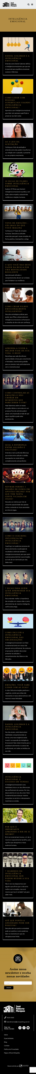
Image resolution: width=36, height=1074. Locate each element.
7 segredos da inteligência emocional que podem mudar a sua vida (17, 876)
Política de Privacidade (11, 1049)
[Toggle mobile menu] (32, 4)
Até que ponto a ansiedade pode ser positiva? (17, 922)
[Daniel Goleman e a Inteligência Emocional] (18, 44)
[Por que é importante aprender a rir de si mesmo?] (18, 815)
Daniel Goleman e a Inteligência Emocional (17, 58)
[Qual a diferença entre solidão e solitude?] (18, 433)
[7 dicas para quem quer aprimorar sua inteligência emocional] (18, 577)
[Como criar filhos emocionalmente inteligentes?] (18, 295)
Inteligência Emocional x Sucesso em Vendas (17, 779)
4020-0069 (10, 1017)
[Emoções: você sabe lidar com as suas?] (18, 673)
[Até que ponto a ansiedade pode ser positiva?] (18, 909)
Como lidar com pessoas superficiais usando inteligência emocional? (17, 102)
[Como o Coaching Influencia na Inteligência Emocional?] (18, 524)
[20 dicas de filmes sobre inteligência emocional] (18, 170)
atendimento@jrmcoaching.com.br (18, 1022)
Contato (6, 1045)
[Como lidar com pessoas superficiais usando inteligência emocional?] (18, 86)
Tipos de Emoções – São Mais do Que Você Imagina (17, 225)
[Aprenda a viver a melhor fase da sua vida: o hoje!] (18, 337)
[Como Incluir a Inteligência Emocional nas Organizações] (18, 621)
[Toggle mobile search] (28, 4)
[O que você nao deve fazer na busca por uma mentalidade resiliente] (18, 253)
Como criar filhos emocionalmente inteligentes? (16, 308)
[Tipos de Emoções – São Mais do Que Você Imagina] (18, 211)
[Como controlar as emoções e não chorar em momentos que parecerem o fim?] (18, 381)
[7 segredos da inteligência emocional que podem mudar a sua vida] (18, 860)
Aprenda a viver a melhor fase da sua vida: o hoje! (17, 350)
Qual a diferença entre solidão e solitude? (16, 447)
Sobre (6, 1035)
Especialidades (9, 1038)
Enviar (8, 987)
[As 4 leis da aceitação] (18, 130)
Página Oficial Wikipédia (12, 1053)
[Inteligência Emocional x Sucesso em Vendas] (18, 765)
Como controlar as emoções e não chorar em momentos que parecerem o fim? (17, 398)
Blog (5, 1042)
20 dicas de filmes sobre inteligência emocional (17, 183)
